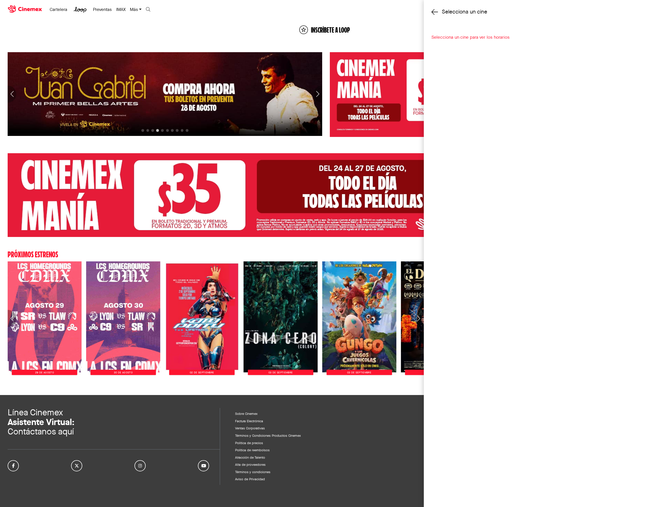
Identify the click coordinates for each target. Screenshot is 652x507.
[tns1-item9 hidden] (187, 130)
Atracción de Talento (250, 457)
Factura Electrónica (249, 421)
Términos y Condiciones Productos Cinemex (268, 435)
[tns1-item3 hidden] (157, 130)
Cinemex (25, 9)
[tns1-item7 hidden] (177, 130)
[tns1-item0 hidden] (142, 130)
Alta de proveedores (250, 464)
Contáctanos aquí (41, 431)
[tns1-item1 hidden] (147, 130)
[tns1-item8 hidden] (182, 130)
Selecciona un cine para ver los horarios (470, 37)
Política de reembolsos (252, 450)
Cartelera (58, 9)
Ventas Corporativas (250, 428)
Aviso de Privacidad (250, 479)
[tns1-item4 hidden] (162, 130)
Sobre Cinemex (246, 413)
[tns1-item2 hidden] (152, 130)
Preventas (102, 9)
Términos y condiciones (252, 472)
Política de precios (249, 443)
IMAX (121, 9)
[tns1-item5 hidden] (167, 130)
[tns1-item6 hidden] (172, 130)
